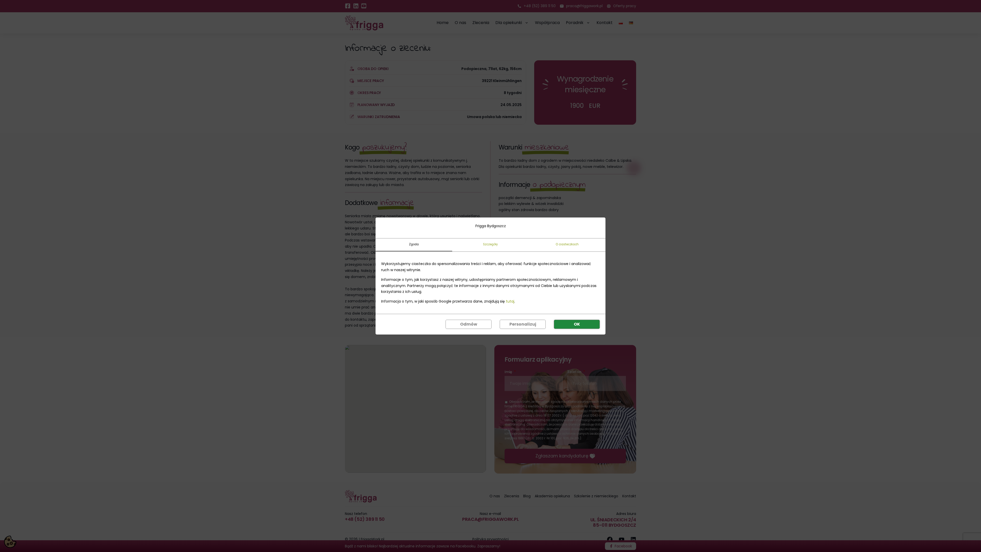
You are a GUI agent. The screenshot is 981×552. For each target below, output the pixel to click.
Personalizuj (522, 324)
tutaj (510, 301)
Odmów (468, 324)
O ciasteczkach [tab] (567, 244)
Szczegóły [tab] (490, 244)
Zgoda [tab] (414, 244)
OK (577, 324)
